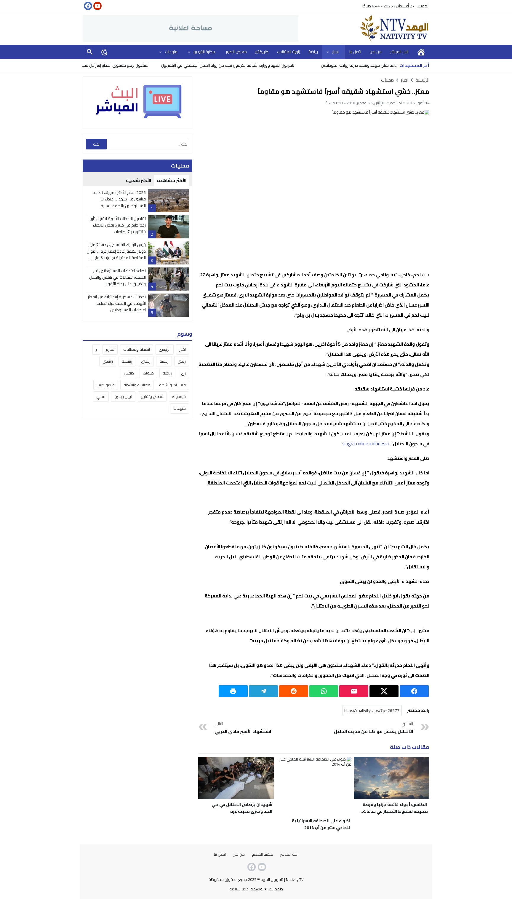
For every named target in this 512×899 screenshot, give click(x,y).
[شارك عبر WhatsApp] (324, 691)
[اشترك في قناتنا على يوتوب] (97, 6)
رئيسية (127, 361)
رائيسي (108, 361)
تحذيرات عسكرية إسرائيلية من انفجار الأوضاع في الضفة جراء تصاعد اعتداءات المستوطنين (117, 303)
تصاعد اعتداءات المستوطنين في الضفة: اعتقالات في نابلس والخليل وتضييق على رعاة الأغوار (117, 277)
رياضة (313, 51)
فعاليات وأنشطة (172, 384)
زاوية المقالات (288, 51)
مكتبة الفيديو (204, 51)
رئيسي (146, 361)
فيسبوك (179, 396)
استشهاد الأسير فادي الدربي (243, 728)
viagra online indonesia (365, 443)
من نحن (375, 51)
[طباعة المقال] (233, 691)
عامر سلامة (239, 888)
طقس (129, 373)
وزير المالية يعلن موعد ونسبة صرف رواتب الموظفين (387, 65)
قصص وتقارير (152, 396)
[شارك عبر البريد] (354, 691)
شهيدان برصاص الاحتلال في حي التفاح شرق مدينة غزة (242, 808)
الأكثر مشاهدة (171, 180)
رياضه (167, 373)
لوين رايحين (123, 396)
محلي (100, 396)
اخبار (335, 51)
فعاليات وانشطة (137, 384)
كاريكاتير (261, 51)
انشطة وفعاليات (136, 349)
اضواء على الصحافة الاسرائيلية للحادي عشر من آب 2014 (321, 824)
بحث (90, 52)
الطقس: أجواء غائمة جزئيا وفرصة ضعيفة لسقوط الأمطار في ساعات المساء (395, 811)
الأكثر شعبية (138, 180)
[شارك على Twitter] (384, 691)
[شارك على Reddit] (294, 691)
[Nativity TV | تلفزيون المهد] (363, 28)
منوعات (171, 51)
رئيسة (164, 361)
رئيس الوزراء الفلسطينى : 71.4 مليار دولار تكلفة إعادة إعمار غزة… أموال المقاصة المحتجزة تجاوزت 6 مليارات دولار (116, 254)
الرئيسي (164, 349)
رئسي (181, 361)
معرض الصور (236, 51)
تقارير (110, 349)
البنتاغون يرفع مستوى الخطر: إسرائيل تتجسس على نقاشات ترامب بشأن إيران (111, 65)
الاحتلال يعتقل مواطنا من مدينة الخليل (373, 728)
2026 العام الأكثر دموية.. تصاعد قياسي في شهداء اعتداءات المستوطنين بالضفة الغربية (119, 199)
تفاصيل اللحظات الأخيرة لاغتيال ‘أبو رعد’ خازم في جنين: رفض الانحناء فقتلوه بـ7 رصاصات (117, 225)
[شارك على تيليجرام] (263, 691)
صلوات (148, 373)
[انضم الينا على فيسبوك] (87, 6)
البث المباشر (399, 51)
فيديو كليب (106, 384)
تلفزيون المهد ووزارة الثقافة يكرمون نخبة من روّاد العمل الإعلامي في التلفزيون (251, 65)
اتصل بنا (355, 51)
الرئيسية (421, 51)
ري (183, 373)
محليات (387, 80)
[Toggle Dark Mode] (104, 52)
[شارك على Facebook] (414, 691)
